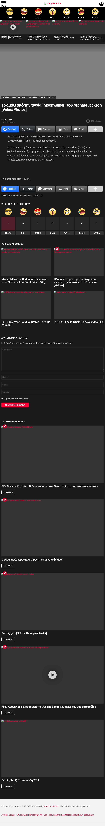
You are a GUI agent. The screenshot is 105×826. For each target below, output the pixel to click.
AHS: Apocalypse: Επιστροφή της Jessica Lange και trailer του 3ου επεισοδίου (48, 706)
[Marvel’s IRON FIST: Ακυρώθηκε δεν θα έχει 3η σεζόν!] (65, 27)
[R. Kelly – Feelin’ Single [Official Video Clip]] (79, 305)
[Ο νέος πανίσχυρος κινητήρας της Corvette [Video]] (52, 527)
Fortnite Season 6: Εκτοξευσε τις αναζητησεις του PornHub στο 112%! (91, 37)
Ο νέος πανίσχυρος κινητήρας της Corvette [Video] (31, 559)
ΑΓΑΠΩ (38, 18)
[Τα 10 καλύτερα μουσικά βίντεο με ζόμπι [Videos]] (26, 305)
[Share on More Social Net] (95, 129)
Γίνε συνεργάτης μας (38, 815)
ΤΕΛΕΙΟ (10, 18)
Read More (8, 492)
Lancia (17, 195)
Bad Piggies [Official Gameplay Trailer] (24, 633)
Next (103, 31)
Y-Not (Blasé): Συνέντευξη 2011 (20, 780)
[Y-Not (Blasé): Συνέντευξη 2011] (52, 748)
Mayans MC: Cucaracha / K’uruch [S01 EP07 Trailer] (11, 37)
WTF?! (67, 18)
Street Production (51, 806)
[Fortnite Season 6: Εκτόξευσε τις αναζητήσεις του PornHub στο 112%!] (92, 27)
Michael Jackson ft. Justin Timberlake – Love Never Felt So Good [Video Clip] (25, 280)
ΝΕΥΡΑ (95, 18)
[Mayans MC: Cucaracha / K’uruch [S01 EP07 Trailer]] (13, 27)
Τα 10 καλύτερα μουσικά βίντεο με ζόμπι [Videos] (25, 323)
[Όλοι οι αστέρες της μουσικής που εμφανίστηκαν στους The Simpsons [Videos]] (79, 262)
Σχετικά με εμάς (8, 815)
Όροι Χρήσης (54, 815)
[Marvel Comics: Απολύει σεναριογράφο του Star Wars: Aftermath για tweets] (39, 27)
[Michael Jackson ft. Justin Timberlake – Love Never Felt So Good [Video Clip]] (26, 262)
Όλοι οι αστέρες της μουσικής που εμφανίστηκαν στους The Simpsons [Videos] (75, 282)
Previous (1, 31)
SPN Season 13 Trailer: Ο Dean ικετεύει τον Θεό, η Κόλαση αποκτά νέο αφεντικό (49, 486)
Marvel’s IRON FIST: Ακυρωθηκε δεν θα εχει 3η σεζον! (64, 37)
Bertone (7, 195)
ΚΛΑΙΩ (81, 18)
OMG (52, 18)
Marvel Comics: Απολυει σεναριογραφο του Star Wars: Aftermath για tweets (39, 37)
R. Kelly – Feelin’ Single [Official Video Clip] (79, 322)
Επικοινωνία (22, 815)
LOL (24, 18)
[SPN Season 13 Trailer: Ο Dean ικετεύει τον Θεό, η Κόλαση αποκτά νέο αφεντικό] (52, 454)
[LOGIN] (101, 3)
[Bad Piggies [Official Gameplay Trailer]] (52, 601)
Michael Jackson (33, 195)
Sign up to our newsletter (16, 399)
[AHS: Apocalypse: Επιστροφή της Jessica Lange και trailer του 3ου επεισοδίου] (52, 675)
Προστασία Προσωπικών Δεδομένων (77, 815)
